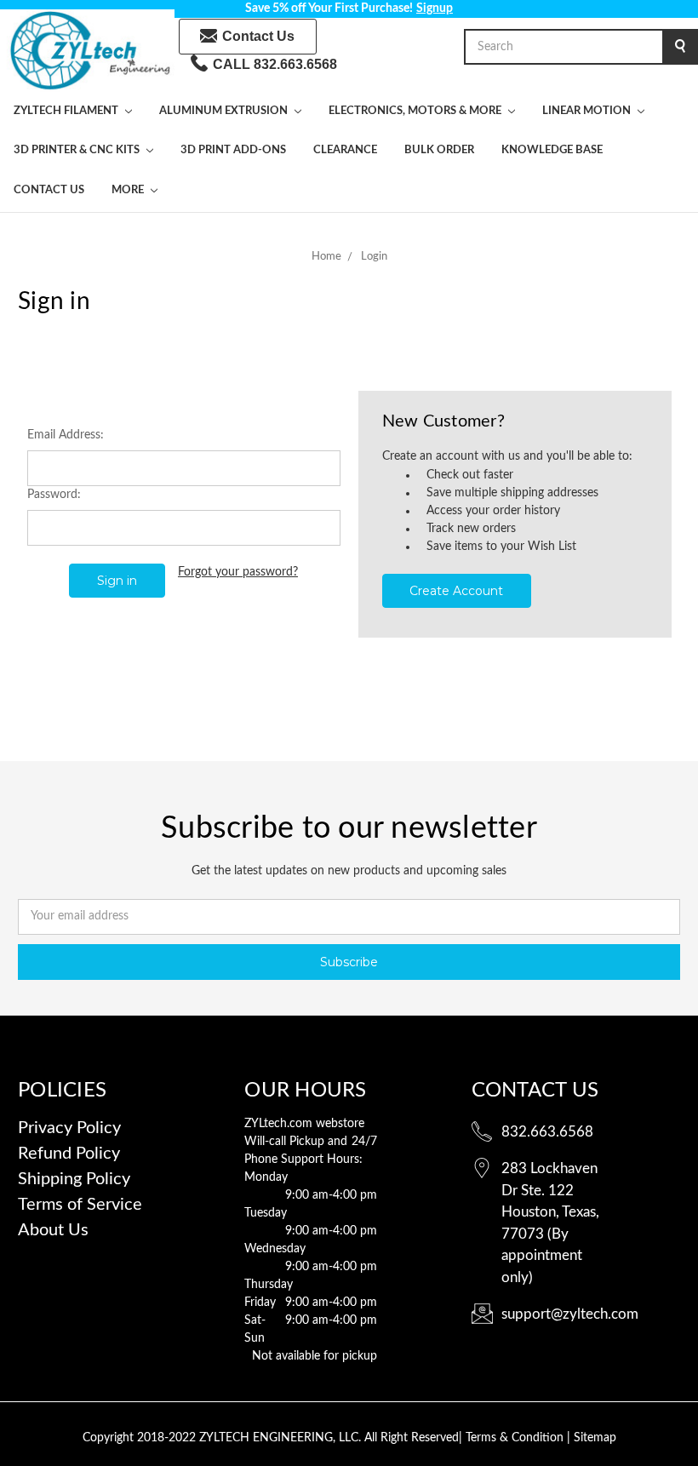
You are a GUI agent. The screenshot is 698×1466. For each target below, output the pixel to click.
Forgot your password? (238, 572)
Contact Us (258, 36)
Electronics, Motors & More (416, 111)
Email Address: (65, 435)
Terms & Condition (516, 1438)
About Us (53, 1230)
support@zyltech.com (569, 1314)
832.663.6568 (547, 1132)
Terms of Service (80, 1204)
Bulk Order (439, 150)
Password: (54, 495)
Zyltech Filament (67, 111)
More (129, 190)
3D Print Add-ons (233, 150)
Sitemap (595, 1438)
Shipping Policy (74, 1179)
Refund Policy (69, 1153)
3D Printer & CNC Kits (78, 150)
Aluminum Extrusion (224, 111)
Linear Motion (587, 111)
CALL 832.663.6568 (275, 64)
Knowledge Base (552, 150)
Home (326, 256)
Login (374, 256)
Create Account (456, 590)
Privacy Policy (69, 1128)
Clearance (345, 150)
